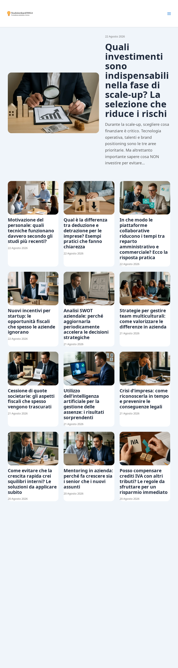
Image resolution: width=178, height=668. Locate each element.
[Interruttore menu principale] (169, 13)
